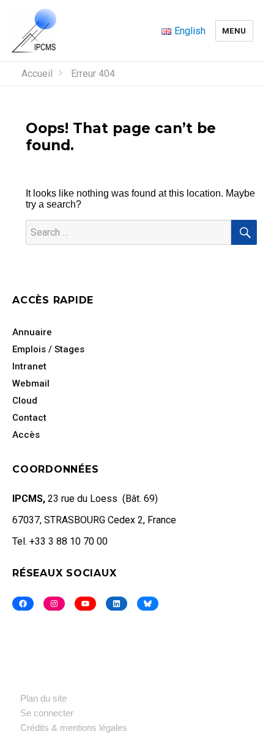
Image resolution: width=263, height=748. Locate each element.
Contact (29, 417)
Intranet (29, 366)
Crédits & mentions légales (73, 727)
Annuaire (32, 332)
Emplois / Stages (48, 349)
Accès (26, 434)
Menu (234, 30)
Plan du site (43, 698)
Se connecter (46, 713)
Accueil (37, 73)
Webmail (31, 383)
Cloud (24, 400)
